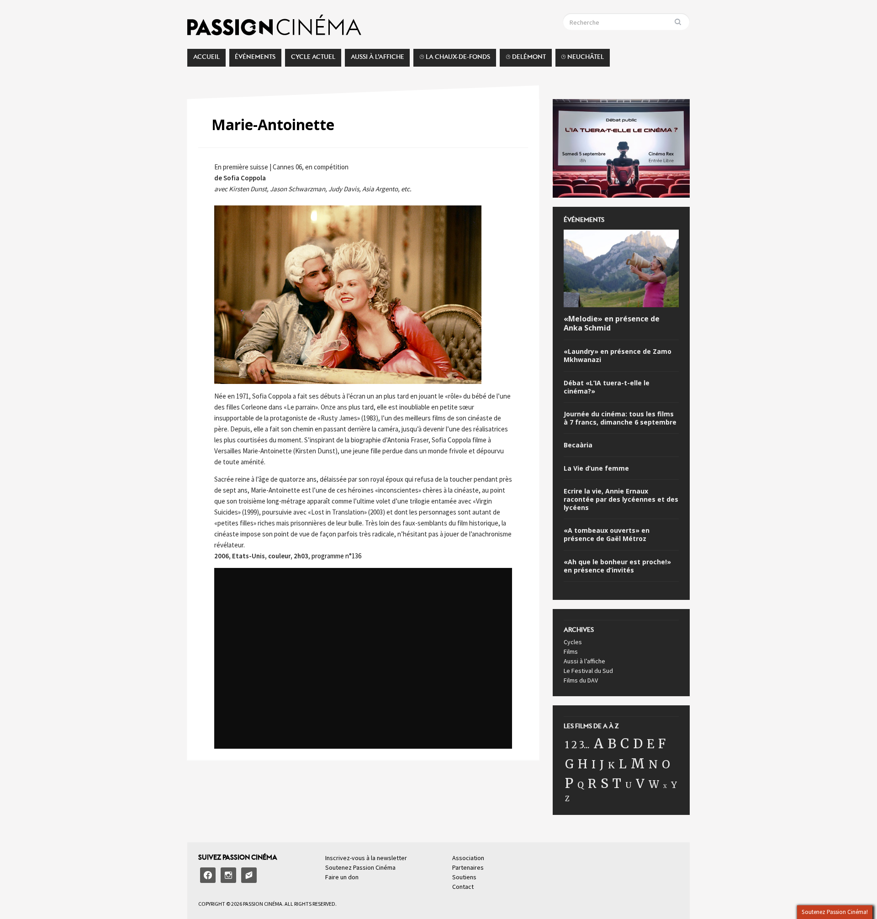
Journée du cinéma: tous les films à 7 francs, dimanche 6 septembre (620, 418)
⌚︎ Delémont (526, 59)
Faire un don (342, 877)
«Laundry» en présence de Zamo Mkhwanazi (617, 355)
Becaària (578, 445)
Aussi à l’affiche (377, 59)
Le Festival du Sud (588, 671)
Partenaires (468, 867)
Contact (463, 886)
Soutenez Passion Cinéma (360, 867)
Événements (255, 59)
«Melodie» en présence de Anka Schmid (612, 323)
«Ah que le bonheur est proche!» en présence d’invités (617, 566)
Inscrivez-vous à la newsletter (366, 858)
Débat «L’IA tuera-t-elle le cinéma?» (607, 387)
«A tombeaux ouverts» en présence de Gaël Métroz (607, 534)
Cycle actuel (313, 59)
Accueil (206, 59)
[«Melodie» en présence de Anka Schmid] (621, 270)
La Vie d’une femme (596, 468)
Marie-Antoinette (272, 124)
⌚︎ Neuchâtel (582, 59)
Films (571, 651)
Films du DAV (581, 680)
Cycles (573, 642)
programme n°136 (336, 555)
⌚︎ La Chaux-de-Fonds (454, 59)
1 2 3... (577, 745)
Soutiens (464, 877)
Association (468, 858)
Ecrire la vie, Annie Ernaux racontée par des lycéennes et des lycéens (621, 499)
